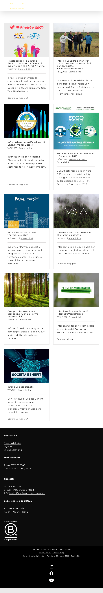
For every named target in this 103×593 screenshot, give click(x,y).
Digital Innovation (78, 159)
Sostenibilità (25, 69)
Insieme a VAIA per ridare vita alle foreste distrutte (74, 233)
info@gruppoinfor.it (23, 490)
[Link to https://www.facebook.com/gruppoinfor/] (51, 573)
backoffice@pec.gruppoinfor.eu (27, 493)
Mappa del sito (12, 443)
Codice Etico (76, 556)
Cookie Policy (59, 553)
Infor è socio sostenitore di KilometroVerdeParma (72, 312)
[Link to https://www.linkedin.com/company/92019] (51, 567)
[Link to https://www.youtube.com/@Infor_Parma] (51, 580)
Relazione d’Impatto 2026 (58, 556)
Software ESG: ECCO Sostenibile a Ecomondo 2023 (75, 154)
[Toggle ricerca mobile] (92, 5)
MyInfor (8, 446)
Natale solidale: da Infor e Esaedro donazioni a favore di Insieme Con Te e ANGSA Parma (26, 63)
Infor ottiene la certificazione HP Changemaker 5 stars (26, 143)
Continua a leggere (17, 98)
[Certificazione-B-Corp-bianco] (10, 521)
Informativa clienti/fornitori (33, 556)
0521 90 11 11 (14, 486)
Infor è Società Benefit (21, 387)
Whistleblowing (13, 450)
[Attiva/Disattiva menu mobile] (97, 5)
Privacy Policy (45, 553)
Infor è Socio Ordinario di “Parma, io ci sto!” (22, 233)
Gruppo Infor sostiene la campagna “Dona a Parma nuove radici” (23, 314)
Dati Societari (65, 549)
